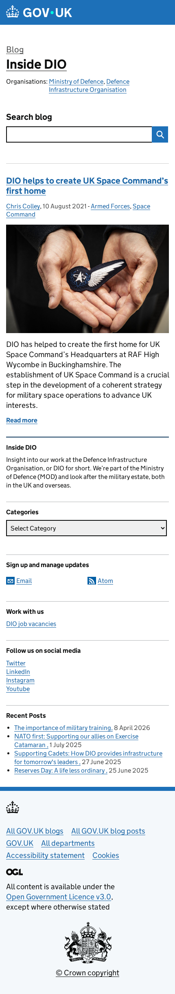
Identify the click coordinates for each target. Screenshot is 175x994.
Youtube (18, 689)
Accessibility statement (45, 855)
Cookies (105, 855)
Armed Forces (110, 206)
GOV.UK (19, 843)
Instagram (20, 680)
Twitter (16, 663)
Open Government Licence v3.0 (58, 896)
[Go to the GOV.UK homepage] (39, 12)
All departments (68, 843)
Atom (105, 581)
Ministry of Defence (76, 81)
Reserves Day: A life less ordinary (60, 770)
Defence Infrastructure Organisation (89, 85)
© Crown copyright (87, 972)
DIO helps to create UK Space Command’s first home (87, 185)
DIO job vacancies (31, 624)
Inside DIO (36, 64)
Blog (15, 49)
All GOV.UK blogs (34, 831)
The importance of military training (62, 728)
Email (24, 581)
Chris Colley (23, 206)
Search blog (29, 117)
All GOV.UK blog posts (108, 831)
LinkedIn (18, 672)
